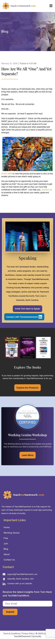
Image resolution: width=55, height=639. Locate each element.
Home (7, 527)
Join (6, 543)
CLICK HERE (6, 173)
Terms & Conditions (11, 633)
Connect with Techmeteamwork (22, 317)
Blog (6, 549)
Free (6, 538)
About (7, 554)
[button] (47, 6)
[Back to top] (48, 631)
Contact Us (9, 559)
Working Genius (11, 532)
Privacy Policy (28, 633)
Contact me (47, 189)
